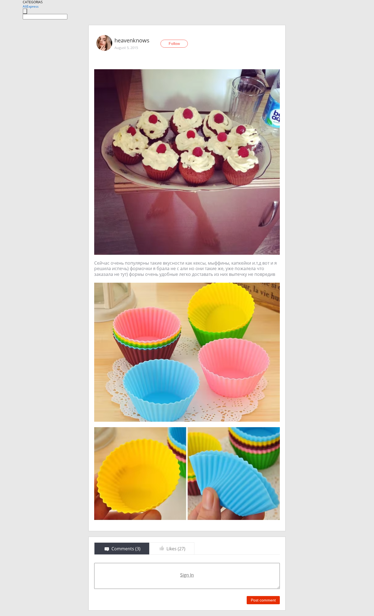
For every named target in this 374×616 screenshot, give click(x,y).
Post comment (263, 600)
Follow (174, 43)
